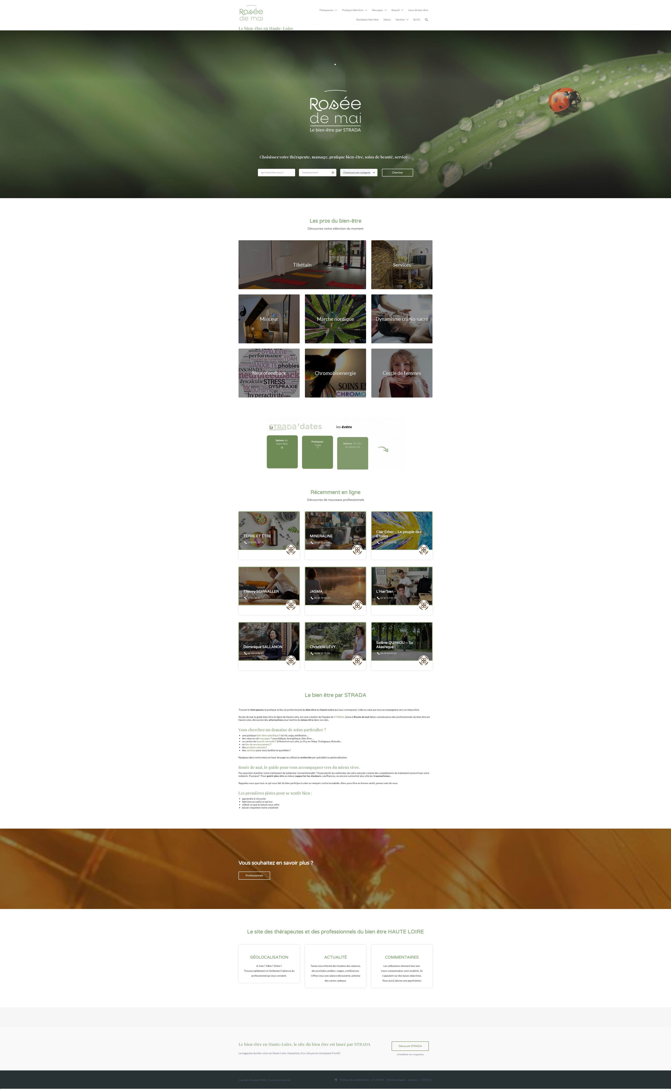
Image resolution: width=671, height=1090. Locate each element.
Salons (387, 19)
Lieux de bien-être (418, 10)
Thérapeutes (326, 10)
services (251, 750)
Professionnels (254, 875)
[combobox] (358, 172)
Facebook (336, 1080)
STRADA (339, 716)
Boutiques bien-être (367, 19)
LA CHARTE (378, 1079)
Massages (377, 10)
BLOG (416, 19)
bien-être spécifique (268, 735)
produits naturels (256, 747)
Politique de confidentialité (354, 1079)
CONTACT (426, 1079)
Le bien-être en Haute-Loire (266, 28)
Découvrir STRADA (410, 1046)
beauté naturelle (266, 741)
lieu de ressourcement (257, 744)
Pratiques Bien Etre (352, 10)
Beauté (396, 10)
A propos (413, 1079)
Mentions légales (396, 1079)
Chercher (397, 172)
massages (264, 738)
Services (400, 19)
